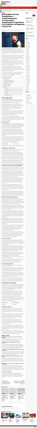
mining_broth (3, 401)
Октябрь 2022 (28, 69)
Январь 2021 (28, 76)
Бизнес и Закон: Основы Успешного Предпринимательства (29, 21)
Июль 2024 (27, 49)
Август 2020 (28, 83)
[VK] (1, 9)
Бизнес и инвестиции (11, 7)
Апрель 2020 (28, 89)
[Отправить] (1, 12)
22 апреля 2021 (20, 400)
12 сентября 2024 (25, 422)
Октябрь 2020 (28, 80)
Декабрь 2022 (28, 66)
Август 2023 (28, 62)
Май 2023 (27, 63)
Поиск (27, 12)
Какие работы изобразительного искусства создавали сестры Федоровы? (13, 88)
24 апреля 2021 (3, 402)
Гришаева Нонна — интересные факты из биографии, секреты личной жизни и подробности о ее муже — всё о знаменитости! (19, 382)
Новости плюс (28, 101)
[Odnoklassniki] (1, 4)
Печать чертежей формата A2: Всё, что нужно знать (30, 32)
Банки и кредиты (16, 7)
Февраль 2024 (28, 56)
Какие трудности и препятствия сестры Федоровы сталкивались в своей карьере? (14, 94)
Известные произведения (7, 84)
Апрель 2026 (28, 42)
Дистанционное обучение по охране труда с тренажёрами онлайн (30, 29)
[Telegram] (1, 10)
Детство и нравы (6, 79)
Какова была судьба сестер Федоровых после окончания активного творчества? (14, 91)
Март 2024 (27, 55)
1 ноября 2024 (3, 422)
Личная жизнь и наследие (7, 85)
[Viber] (1, 7)
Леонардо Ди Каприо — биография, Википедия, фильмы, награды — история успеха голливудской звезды (5, 398)
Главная (3, 7)
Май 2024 (27, 52)
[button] (23, 77)
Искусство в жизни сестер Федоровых (8, 81)
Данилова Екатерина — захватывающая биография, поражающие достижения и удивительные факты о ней (6, 382)
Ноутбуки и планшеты (29, 7)
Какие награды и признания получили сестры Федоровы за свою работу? (13, 92)
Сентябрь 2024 (28, 46)
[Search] (35, 7)
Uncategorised (3, 393)
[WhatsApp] (1, 6)
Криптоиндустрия (22, 7)
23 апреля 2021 (11, 399)
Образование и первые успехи (8, 80)
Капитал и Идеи (5, 3)
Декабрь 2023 (28, 59)
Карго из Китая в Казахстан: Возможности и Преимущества (30, 35)
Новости (6, 7)
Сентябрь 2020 (28, 82)
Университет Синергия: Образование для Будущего (30, 25)
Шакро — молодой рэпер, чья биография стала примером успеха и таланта (21, 397)
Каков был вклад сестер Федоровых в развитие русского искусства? (14, 89)
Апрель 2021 (28, 72)
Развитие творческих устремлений (9, 82)
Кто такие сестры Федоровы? (9, 95)
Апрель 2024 (28, 53)
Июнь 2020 (27, 86)
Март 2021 (27, 73)
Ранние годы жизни (6, 78)
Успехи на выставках (7, 83)
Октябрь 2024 (28, 45)
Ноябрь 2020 (28, 79)
